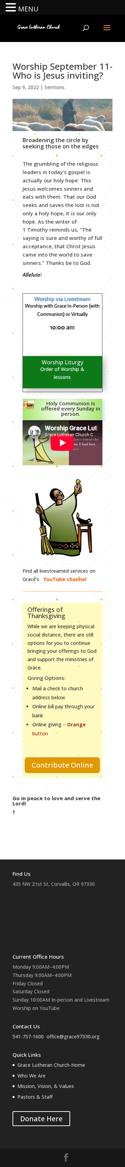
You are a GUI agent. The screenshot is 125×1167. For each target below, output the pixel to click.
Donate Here (41, 1118)
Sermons (54, 87)
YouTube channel (65, 579)
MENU (28, 9)
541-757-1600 (28, 1036)
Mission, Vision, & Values (45, 1086)
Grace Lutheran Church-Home (51, 1065)
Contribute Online (62, 765)
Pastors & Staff (35, 1096)
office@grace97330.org (73, 1036)
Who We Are (31, 1075)
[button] (12, 7)
